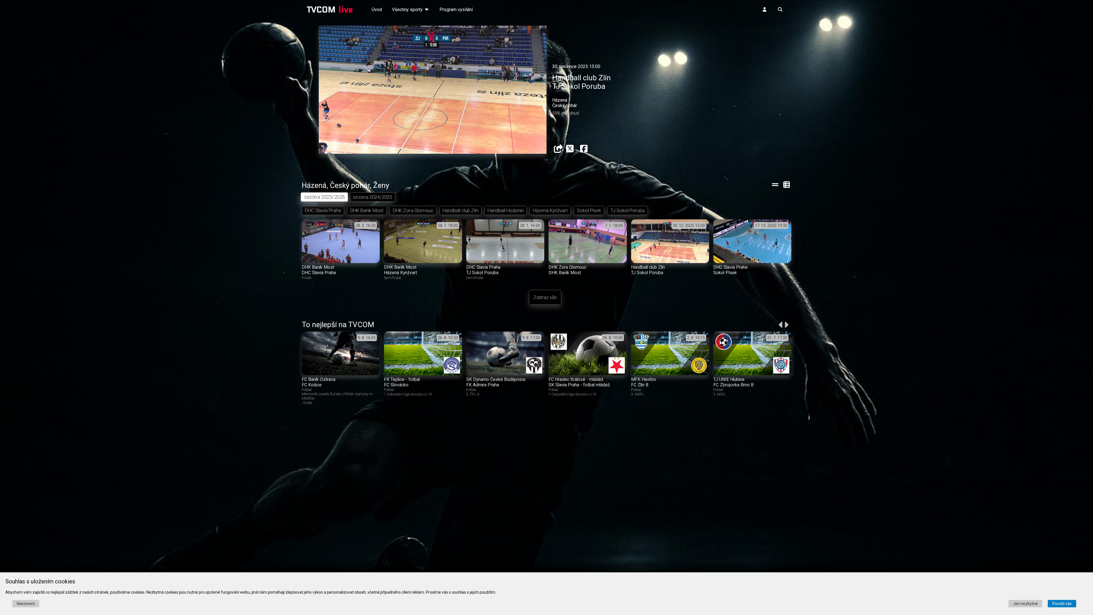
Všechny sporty (408, 9)
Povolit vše (1062, 603)
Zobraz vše (545, 297)
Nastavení (26, 603)
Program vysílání (456, 9)
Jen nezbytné (1025, 603)
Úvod (377, 9)
